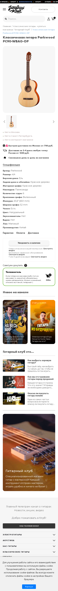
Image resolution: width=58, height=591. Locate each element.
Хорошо (29, 586)
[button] (4, 121)
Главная (7, 26)
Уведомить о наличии (29, 243)
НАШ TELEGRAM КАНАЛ (29, 526)
